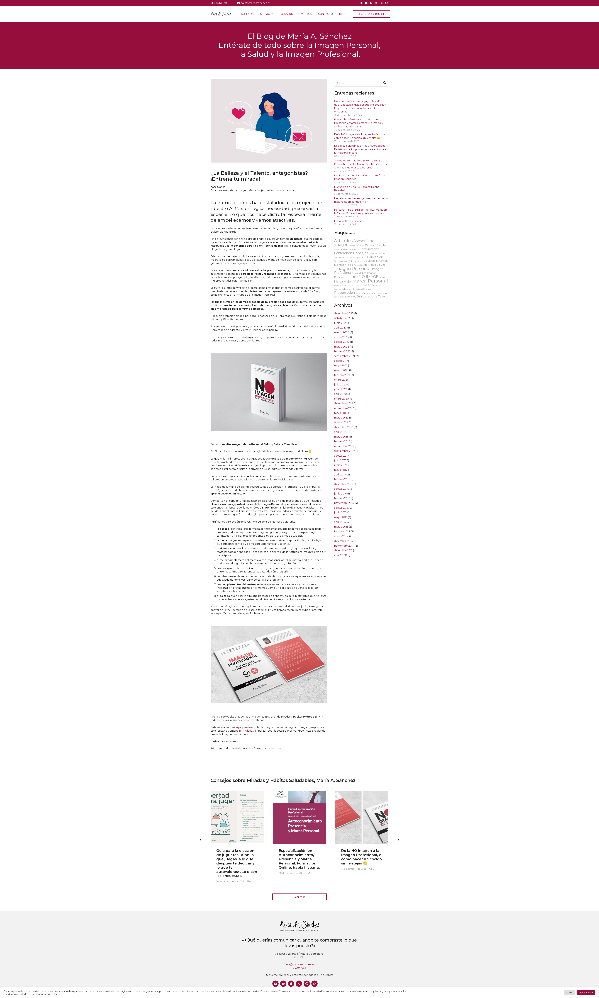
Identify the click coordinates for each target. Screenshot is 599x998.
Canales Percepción (342, 249)
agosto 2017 (341, 455)
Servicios (350, 296)
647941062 (299, 967)
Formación (358, 265)
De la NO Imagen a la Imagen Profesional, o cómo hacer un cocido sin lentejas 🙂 (361, 856)
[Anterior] (201, 840)
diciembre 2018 (343, 427)
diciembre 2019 (343, 403)
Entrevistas (367, 261)
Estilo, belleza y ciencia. (348, 221)
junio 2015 (340, 512)
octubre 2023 (342, 318)
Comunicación (369, 249)
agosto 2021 (341, 360)
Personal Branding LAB (357, 285)
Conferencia (343, 253)
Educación (375, 257)
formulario (245, 730)
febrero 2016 (342, 498)
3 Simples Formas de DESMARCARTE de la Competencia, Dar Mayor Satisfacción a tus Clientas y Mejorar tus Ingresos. (360, 164)
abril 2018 (340, 432)
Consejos (360, 253)
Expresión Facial (343, 264)
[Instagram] (381, 3)
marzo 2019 (341, 417)
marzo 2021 (341, 370)
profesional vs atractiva (279, 190)
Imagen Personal (352, 268)
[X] (376, 3)
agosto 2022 (342, 341)
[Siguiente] (398, 840)
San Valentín (339, 297)
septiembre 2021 (344, 356)
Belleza (352, 245)
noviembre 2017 (344, 446)
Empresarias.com (341, 261)
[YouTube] (366, 3)
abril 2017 (340, 474)
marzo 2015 (341, 526)
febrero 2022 (342, 351)
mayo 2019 (340, 412)
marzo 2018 (341, 436)
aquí (239, 727)
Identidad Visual (374, 264)
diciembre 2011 (343, 550)
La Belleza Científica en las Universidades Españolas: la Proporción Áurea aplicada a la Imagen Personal (360, 149)
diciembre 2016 (343, 484)
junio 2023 (340, 322)
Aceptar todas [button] (586, 992)
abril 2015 (340, 522)
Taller (382, 296)
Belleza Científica (366, 245)
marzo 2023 (341, 332)
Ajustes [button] (569, 992)
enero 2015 (341, 536)
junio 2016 (340, 493)
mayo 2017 (340, 469)
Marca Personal (370, 281)
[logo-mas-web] (221, 14)
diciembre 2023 (344, 313)
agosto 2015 (341, 507)
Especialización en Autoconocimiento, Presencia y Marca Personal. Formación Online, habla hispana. (358, 123)
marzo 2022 (341, 346)
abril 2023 (340, 327)
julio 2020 (340, 384)
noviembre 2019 (344, 408)
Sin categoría (367, 296)
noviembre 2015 (344, 502)
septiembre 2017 (344, 450)
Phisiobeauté (358, 289)
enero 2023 (341, 337)
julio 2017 (340, 460)
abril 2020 (340, 393)
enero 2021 (341, 379)
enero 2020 (341, 398)
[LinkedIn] (361, 3)
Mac (384, 277)
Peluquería (338, 285)
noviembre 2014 (344, 545)
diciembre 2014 (343, 541)
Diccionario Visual (343, 257)
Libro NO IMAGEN (365, 276)
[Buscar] (384, 82)
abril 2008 (340, 555)
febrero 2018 (342, 441)
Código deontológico (377, 254)
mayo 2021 (340, 365)
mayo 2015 (340, 517)
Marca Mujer (256, 190)
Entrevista (354, 261)
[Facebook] (371, 3)
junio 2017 (340, 465)
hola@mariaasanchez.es (299, 964)
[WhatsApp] (314, 984)
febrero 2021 (342, 375)
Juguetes (356, 273)
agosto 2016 (341, 488)
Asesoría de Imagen (235, 190)
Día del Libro (359, 257)
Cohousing (355, 249)
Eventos (382, 261)
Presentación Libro (349, 293)
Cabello (381, 245)
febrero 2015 (342, 531)
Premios (367, 289)
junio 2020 (341, 389)
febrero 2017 (342, 479)
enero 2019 (341, 422)
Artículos (216, 190)
